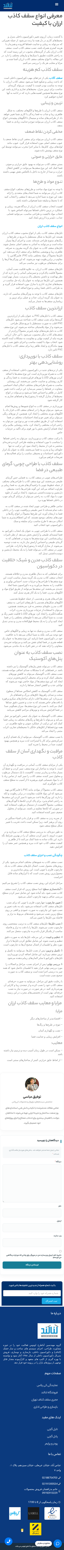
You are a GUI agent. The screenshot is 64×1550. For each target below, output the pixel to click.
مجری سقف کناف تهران (44, 1400)
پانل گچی (52, 1436)
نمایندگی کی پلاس (47, 1385)
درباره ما (56, 1313)
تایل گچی (52, 1429)
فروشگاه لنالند (49, 1392)
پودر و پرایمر (51, 1444)
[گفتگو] (57, 1543)
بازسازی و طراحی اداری (46, 1407)
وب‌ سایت (57, 1236)
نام (60, 1206)
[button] (56, 4)
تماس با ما (54, 1454)
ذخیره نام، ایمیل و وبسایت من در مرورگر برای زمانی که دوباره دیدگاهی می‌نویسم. (33, 1256)
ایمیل (59, 1221)
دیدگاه (58, 1162)
